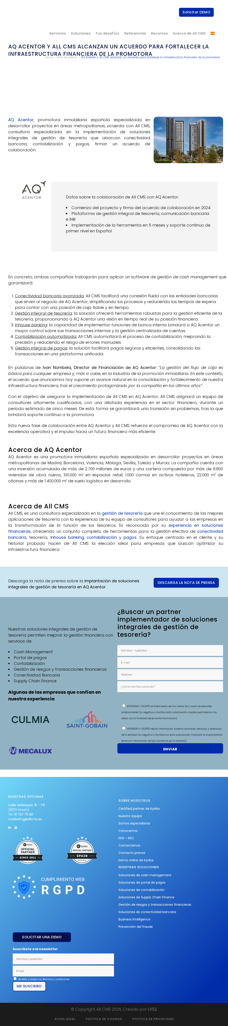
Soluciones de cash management (144, 875)
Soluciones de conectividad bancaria (147, 912)
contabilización (102, 537)
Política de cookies (104, 1019)
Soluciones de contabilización (141, 890)
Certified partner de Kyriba (139, 808)
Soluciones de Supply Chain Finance (146, 897)
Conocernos (128, 830)
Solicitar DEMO (196, 12)
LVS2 (152, 1009)
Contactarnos (129, 845)
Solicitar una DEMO (42, 937)
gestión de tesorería (122, 513)
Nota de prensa (67, 57)
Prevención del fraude (135, 926)
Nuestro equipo (130, 816)
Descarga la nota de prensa (186, 582)
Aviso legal (65, 1019)
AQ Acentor (21, 120)
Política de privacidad (153, 1019)
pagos (130, 537)
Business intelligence (134, 919)
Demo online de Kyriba (135, 860)
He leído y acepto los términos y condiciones (44, 979)
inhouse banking (67, 537)
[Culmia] (33, 719)
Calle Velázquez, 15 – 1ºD (26, 805)
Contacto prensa (131, 853)
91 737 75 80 (23, 814)
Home (49, 57)
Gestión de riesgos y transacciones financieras (154, 904)
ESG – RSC (126, 838)
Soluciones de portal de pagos (141, 882)
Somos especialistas (134, 823)
